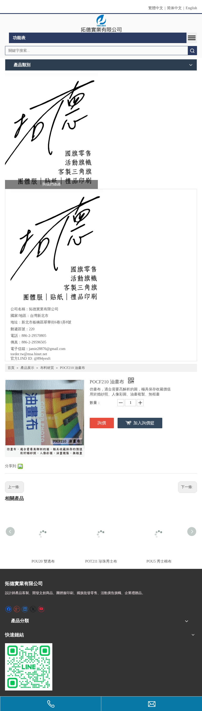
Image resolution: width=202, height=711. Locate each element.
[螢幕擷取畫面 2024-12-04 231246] (51, 131)
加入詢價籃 (143, 423)
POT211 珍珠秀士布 (101, 561)
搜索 (192, 50)
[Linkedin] (25, 609)
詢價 (102, 423)
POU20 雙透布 (43, 561)
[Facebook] (8, 609)
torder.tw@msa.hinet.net (29, 354)
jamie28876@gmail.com (47, 349)
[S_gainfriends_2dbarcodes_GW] (28, 667)
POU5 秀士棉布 (159, 561)
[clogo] (101, 23)
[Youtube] (41, 609)
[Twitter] (33, 609)
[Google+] (16, 609)
